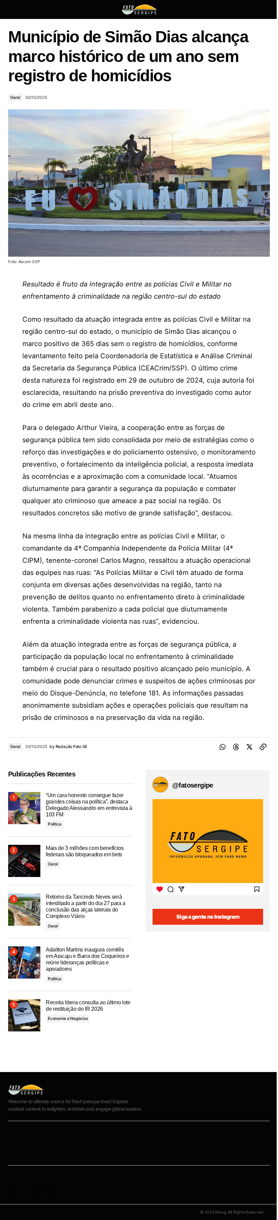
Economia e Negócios (67, 1018)
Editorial (19, 1153)
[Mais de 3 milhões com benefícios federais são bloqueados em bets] (24, 861)
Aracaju (18, 1133)
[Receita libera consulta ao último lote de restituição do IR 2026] (24, 1015)
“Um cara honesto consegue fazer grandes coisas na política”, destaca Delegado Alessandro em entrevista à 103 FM (89, 805)
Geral (15, 97)
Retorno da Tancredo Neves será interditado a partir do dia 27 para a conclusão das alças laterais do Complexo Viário (85, 906)
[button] (14, 9)
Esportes (208, 1133)
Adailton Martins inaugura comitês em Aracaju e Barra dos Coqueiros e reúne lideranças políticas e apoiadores (87, 959)
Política (54, 824)
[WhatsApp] (222, 747)
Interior (66, 1133)
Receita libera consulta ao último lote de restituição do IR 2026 (88, 1006)
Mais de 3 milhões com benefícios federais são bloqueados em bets (85, 851)
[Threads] (236, 747)
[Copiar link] (263, 747)
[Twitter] (249, 747)
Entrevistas (73, 1153)
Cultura (160, 1133)
